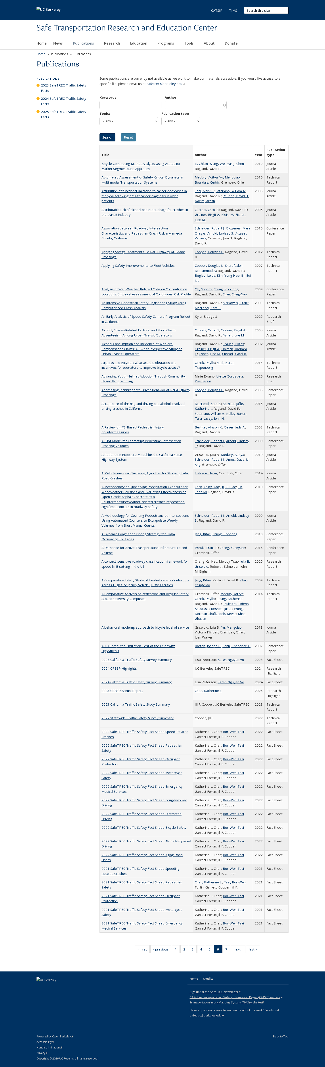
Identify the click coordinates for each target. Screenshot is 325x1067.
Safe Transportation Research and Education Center (126, 28)
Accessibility (45, 1042)
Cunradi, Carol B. (207, 209)
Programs (166, 43)
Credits (208, 979)
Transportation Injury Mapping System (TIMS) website (227, 1002)
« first (144, 950)
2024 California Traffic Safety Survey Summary (136, 682)
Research (112, 43)
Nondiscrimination (49, 1047)
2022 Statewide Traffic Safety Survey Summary (137, 718)
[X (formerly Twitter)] (40, 987)
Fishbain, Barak (206, 473)
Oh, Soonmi (203, 289)
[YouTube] (57, 987)
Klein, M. (227, 214)
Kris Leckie (203, 381)
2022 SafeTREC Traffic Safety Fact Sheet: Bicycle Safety (143, 827)
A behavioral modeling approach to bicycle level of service (145, 627)
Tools (189, 43)
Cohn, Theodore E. (236, 646)
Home (41, 43)
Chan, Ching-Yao (235, 294)
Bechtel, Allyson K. (208, 427)
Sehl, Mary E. (204, 191)
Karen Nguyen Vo (231, 659)
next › (239, 950)
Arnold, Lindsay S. (220, 233)
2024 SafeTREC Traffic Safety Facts (63, 101)
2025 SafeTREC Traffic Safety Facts (63, 114)
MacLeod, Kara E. (208, 308)
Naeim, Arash (205, 201)
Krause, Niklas (233, 344)
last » (254, 950)
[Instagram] (66, 987)
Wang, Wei (217, 163)
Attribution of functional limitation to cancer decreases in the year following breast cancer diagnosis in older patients (144, 196)
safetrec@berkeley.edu (166, 83)
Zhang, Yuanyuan (232, 547)
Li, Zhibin (201, 163)
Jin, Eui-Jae (228, 487)
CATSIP (216, 10)
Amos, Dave (235, 459)
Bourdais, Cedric (207, 182)
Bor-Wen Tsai (233, 731)
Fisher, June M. (234, 335)
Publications (84, 43)
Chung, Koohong (226, 289)
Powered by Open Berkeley (54, 1036)
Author (170, 97)
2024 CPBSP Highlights (119, 668)
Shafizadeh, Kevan (222, 613)
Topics (105, 113)
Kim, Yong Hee (228, 275)
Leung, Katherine (230, 598)
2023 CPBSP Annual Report (122, 690)
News (58, 43)
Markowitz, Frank (236, 303)
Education (139, 43)
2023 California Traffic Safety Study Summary (135, 704)
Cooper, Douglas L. (209, 252)
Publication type (175, 113)
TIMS (233, 10)
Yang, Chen (235, 163)
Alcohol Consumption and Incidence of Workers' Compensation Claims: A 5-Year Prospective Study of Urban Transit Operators (141, 349)
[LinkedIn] (49, 987)
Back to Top (281, 1036)
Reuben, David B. (236, 196)
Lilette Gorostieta (229, 376)
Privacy (42, 1053)
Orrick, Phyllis (205, 362)
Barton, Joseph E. (208, 646)
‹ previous (162, 950)
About (210, 43)
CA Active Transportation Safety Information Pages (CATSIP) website (236, 997)
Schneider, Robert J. (210, 228)
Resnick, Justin (221, 608)
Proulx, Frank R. (206, 547)
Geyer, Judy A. (234, 427)
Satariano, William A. (230, 191)
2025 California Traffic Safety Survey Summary (136, 659)
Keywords (107, 97)
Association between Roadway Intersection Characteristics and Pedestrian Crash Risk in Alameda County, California (141, 233)
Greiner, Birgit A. (207, 214)
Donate (231, 43)
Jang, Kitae (203, 534)
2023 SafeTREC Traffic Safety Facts (63, 88)
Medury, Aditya (206, 177)
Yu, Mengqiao (229, 177)
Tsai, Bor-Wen (235, 882)
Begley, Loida (205, 275)
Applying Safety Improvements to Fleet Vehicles (138, 265)
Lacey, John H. (214, 418)
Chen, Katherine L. (208, 690)
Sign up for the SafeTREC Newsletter (215, 992)
